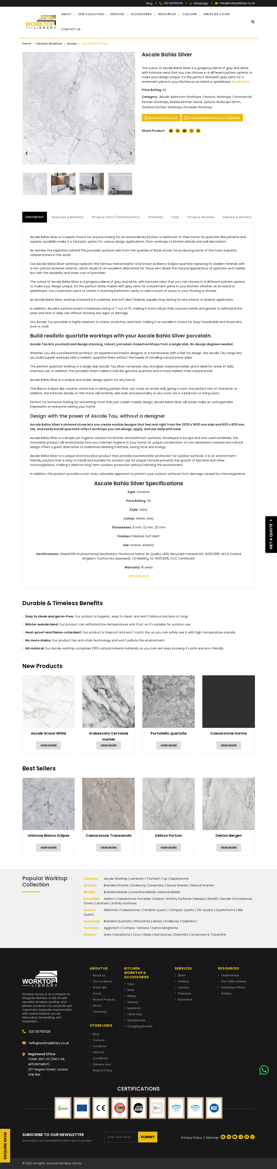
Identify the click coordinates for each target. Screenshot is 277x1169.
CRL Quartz (204, 910)
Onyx (137, 934)
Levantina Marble (143, 892)
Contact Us (71, 29)
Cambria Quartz (154, 910)
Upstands (134, 1008)
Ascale (72, 43)
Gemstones (163, 934)
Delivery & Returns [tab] (237, 217)
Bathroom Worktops (186, 97)
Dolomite (181, 934)
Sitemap (212, 1138)
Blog (149, 3)
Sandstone (122, 934)
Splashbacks (136, 1020)
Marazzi (199, 899)
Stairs (182, 975)
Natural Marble (169, 892)
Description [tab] (35, 217)
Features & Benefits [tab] (68, 217)
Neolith (213, 899)
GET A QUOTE (138, 576)
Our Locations (102, 981)
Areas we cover (217, 14)
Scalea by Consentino (147, 885)
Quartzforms (225, 910)
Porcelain (91, 899)
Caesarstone (130, 910)
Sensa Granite (177, 885)
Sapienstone (179, 878)
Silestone (111, 910)
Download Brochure (162, 118)
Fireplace (184, 993)
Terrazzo (91, 928)
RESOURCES (167, 14)
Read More (240, 82)
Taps (130, 984)
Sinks (130, 990)
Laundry (183, 987)
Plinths (131, 996)
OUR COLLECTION (91, 14)
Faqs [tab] (175, 217)
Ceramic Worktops (49, 43)
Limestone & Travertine (208, 934)
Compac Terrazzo (135, 928)
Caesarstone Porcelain (134, 899)
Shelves (132, 1002)
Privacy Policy (191, 1138)
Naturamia (142, 921)
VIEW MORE (48, 745)
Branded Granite (116, 885)
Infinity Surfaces (179, 899)
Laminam (137, 878)
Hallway (183, 981)
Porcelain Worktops (198, 107)
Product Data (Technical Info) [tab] (116, 217)
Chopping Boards (139, 1026)
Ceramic (91, 878)
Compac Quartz (181, 910)
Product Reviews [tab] (201, 217)
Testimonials (230, 975)
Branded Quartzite (118, 921)
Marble (89, 892)
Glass (147, 934)
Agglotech (111, 928)
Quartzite (92, 921)
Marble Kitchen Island (186, 102)
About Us (99, 975)
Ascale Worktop (115, 878)
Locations (99, 1046)
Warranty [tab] (155, 217)
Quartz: (90, 910)
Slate (107, 934)
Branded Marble (115, 892)
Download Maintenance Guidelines (213, 118)
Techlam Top (157, 878)
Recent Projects (104, 999)
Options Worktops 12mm (221, 102)
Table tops (134, 1014)
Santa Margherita (165, 928)
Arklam (109, 899)
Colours (190, 14)
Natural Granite (202, 885)
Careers (99, 1040)
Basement (185, 999)
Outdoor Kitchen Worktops (162, 107)
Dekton (159, 899)
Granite (90, 885)
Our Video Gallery (234, 981)
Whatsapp (201, 3)
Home (26, 43)
